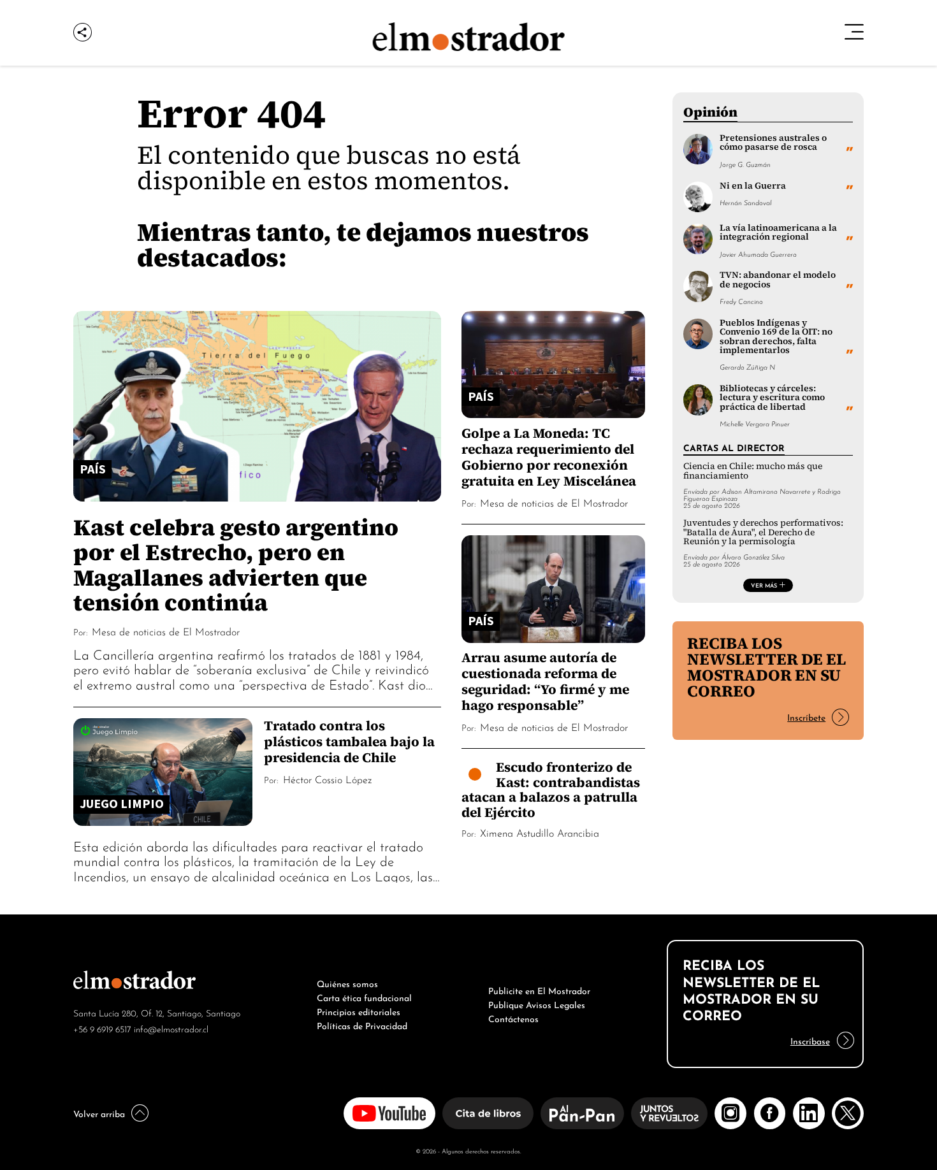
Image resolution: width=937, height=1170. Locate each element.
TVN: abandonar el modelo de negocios (778, 279)
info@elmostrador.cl (171, 1028)
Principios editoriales (358, 1010)
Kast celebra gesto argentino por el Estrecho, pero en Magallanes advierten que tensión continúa (235, 565)
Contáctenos (513, 1017)
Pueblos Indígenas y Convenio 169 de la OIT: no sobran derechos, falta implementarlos (776, 336)
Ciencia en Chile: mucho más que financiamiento (752, 470)
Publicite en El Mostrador (539, 989)
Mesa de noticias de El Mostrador (166, 631)
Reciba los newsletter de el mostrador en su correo (766, 667)
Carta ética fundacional (364, 996)
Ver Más (764, 585)
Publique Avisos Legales (536, 1003)
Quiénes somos (347, 982)
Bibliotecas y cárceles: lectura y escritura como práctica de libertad (772, 397)
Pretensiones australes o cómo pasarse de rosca (773, 142)
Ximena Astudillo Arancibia (539, 832)
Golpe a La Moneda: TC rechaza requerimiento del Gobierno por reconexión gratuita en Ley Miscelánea (548, 457)
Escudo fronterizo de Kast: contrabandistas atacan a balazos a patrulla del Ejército (550, 789)
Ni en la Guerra (753, 186)
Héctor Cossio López (327, 779)
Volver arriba (99, 1112)
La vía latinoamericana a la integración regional (778, 232)
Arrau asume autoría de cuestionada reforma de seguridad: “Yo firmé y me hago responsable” (545, 681)
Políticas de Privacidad (362, 1024)
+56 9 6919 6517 (102, 1028)
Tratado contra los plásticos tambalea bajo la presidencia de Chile (349, 741)
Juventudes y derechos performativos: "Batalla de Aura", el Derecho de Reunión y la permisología (763, 532)
